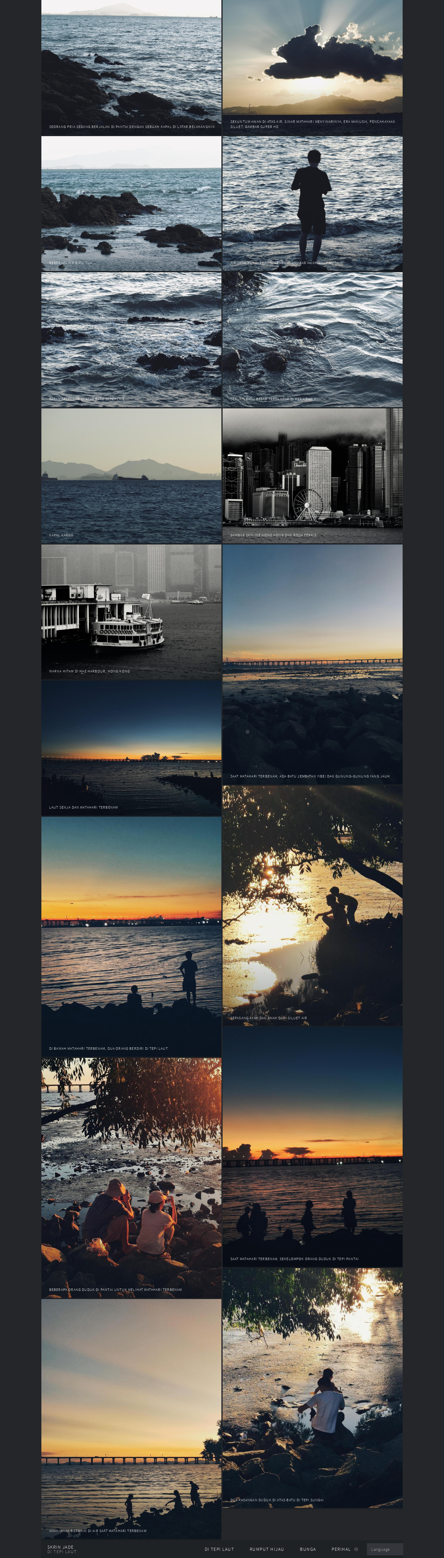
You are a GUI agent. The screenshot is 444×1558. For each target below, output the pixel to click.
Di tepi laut (62, 1551)
